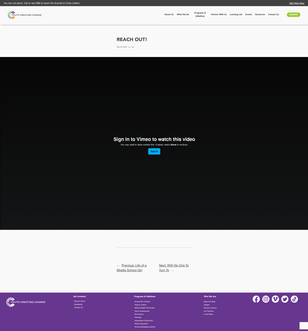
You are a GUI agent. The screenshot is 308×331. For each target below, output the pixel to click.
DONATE (293, 15)
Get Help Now (296, 3)
